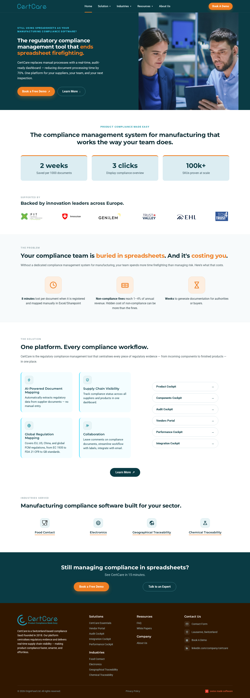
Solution (104, 6)
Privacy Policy (133, 691)
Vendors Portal (185, 420)
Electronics (95, 664)
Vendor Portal (97, 628)
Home (88, 6)
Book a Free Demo (36, 91)
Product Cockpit (185, 386)
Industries (124, 6)
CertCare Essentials (100, 623)
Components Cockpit (185, 398)
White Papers (144, 628)
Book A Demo (220, 6)
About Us (164, 6)
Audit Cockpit (185, 409)
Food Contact (97, 658)
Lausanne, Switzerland (204, 632)
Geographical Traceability (103, 669)
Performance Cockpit (185, 432)
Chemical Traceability (101, 674)
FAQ (139, 623)
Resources (145, 6)
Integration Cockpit (185, 443)
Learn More (71, 91)
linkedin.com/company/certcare (210, 648)
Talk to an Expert (159, 586)
